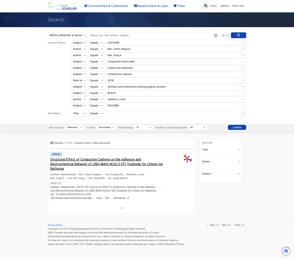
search (205, 5)
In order (91, 127)
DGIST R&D (238, 6)
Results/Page (125, 127)
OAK (100, 232)
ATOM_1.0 (239, 225)
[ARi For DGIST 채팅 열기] (286, 251)
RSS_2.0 (226, 225)
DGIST (214, 6)
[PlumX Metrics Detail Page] (187, 159)
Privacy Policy (55, 225)
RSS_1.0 (214, 225)
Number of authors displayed (171, 127)
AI (223, 35)
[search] (238, 35)
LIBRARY (224, 6)
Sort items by (56, 127)
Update (237, 127)
